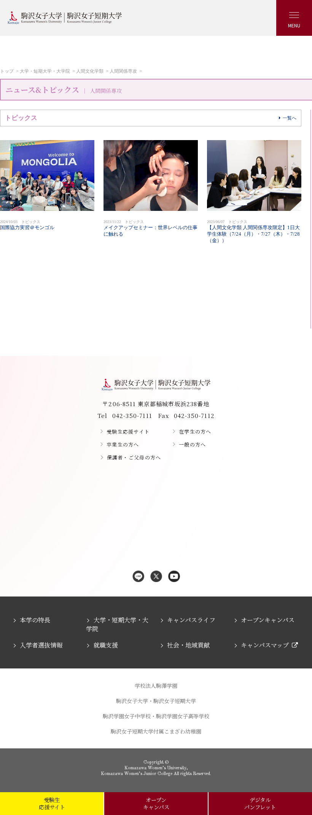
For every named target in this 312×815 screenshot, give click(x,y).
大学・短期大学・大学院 (45, 71)
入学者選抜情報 (41, 645)
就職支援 (106, 645)
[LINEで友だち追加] (138, 577)
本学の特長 (35, 620)
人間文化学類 (89, 71)
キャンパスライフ (191, 620)
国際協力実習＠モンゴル (27, 225)
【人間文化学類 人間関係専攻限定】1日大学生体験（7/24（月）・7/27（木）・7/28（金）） (253, 231)
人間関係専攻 (123, 71)
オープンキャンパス (267, 620)
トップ (7, 71)
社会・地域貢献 (188, 645)
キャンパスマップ (265, 645)
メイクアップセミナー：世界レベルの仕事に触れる (150, 228)
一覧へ (289, 118)
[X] (156, 577)
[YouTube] (174, 577)
